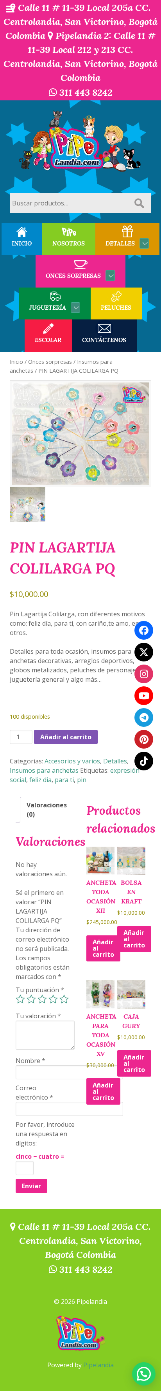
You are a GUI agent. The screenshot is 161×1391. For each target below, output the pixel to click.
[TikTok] (143, 761)
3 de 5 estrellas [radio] (42, 999)
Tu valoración (38, 1016)
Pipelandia (98, 1365)
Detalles (115, 761)
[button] (144, 1374)
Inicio (16, 361)
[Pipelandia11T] (143, 652)
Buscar (139, 203)
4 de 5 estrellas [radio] (53, 999)
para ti (64, 779)
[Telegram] (143, 717)
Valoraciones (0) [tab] (47, 810)
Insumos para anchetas (44, 770)
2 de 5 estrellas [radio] (31, 999)
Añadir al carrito (65, 737)
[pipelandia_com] (143, 674)
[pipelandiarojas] (143, 695)
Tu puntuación (40, 990)
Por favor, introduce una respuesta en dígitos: (45, 1133)
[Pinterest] (143, 739)
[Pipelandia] (80, 142)
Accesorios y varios (72, 761)
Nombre (30, 1060)
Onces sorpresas (50, 361)
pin (81, 779)
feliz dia (40, 779)
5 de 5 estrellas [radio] (64, 999)
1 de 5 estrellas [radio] (20, 999)
